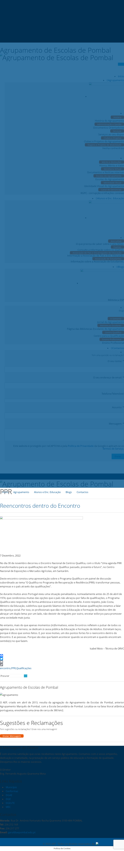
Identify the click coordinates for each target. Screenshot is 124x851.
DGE (8, 799)
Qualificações (23, 668)
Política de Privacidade (13, 840)
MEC (8, 807)
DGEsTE (10, 803)
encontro (5, 668)
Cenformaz (12, 791)
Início (5, 492)
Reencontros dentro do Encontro (40, 505)
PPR (13, 668)
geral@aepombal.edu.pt (22, 832)
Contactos (82, 492)
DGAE (9, 795)
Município (11, 787)
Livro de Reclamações (38, 840)
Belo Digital (117, 844)
